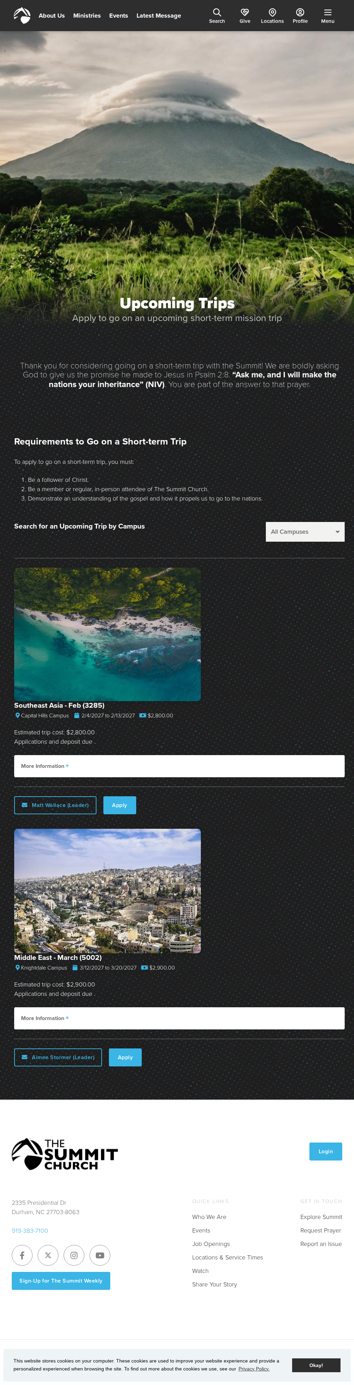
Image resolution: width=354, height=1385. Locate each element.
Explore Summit (321, 1216)
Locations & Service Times (227, 1257)
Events (118, 15)
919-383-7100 (30, 1230)
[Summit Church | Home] (22, 15)
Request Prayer (320, 1230)
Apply (119, 805)
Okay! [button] (316, 1365)
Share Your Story (214, 1284)
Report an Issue (321, 1243)
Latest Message (159, 15)
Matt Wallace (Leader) (59, 805)
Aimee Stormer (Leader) (62, 1057)
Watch (200, 1270)
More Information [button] (43, 766)
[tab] (179, 766)
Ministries (87, 15)
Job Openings (211, 1243)
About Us (52, 15)
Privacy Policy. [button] (254, 1369)
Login (326, 1151)
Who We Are (209, 1216)
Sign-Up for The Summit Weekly (61, 1281)
